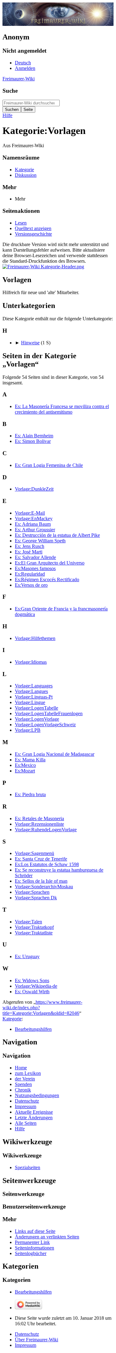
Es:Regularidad (30, 574)
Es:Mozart (25, 770)
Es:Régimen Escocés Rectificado (47, 579)
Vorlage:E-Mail (30, 513)
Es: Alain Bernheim (34, 435)
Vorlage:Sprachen (32, 892)
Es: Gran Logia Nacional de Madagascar (54, 754)
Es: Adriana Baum (33, 524)
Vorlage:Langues (31, 691)
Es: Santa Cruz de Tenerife (41, 858)
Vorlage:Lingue (30, 702)
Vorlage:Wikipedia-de (36, 986)
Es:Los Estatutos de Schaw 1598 (47, 864)
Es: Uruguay (27, 956)
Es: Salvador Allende (35, 557)
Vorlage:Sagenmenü (34, 853)
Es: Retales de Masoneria (39, 818)
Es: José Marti (28, 551)
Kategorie (12, 1018)
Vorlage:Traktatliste (34, 932)
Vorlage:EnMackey (34, 518)
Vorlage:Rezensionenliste (39, 824)
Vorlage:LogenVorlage (37, 719)
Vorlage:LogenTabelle (36, 708)
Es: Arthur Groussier (35, 529)
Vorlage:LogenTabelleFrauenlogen (49, 713)
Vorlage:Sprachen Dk (36, 897)
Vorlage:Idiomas (31, 662)
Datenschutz (27, 1334)
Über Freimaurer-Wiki (36, 1339)
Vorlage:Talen (28, 921)
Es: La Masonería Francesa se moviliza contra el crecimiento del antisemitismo (62, 409)
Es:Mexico (25, 765)
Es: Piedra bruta (30, 794)
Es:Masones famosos (35, 568)
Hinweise (30, 342)
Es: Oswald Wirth (32, 991)
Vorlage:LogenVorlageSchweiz (45, 724)
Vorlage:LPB (28, 730)
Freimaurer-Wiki (18, 78)
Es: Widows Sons (32, 980)
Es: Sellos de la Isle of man (41, 881)
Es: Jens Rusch (29, 546)
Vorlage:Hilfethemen (35, 638)
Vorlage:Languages (34, 685)
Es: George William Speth (40, 540)
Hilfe (7, 115)
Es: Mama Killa (30, 759)
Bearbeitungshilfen (33, 1029)
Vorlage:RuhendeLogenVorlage (46, 829)
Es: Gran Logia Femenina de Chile (49, 465)
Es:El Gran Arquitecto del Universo (49, 562)
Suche (10, 90)
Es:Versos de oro (31, 585)
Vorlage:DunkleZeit (34, 489)
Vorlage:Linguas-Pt (34, 696)
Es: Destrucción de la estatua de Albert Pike (57, 535)
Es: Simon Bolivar (33, 441)
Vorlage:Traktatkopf (34, 927)
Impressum (25, 1345)
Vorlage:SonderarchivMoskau (44, 886)
